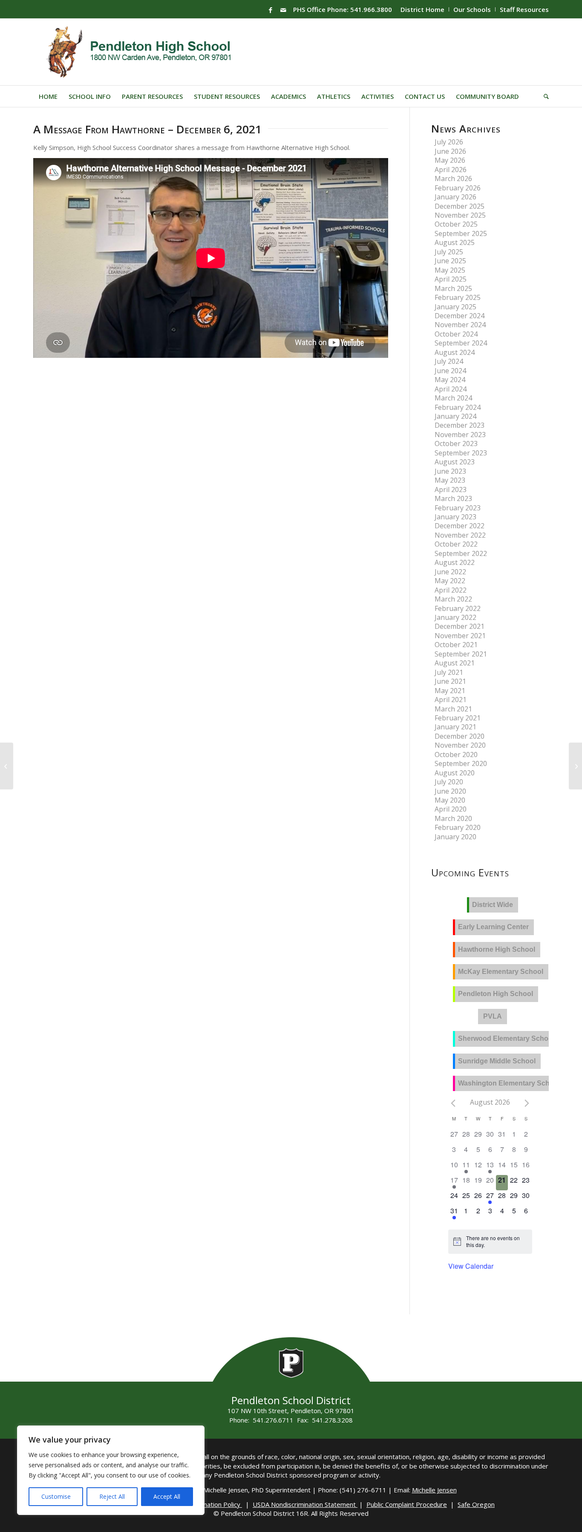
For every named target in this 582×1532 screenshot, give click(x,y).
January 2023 (455, 516)
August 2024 (455, 352)
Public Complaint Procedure (406, 1504)
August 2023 (455, 462)
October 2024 (456, 334)
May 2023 (450, 480)
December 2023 (459, 425)
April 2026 (451, 169)
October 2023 (456, 443)
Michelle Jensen (434, 1490)
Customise (56, 1496)
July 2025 (449, 251)
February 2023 (458, 508)
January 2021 (455, 726)
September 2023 (461, 453)
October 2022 (456, 544)
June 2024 (450, 370)
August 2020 (455, 773)
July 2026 (449, 142)
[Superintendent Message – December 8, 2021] (575, 766)
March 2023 (453, 498)
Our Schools (472, 9)
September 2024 (461, 343)
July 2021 (449, 672)
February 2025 (458, 297)
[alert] (496, 1242)
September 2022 (461, 553)
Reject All (112, 1496)
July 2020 (449, 781)
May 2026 (450, 160)
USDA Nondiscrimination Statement (305, 1504)
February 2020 (458, 827)
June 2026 (450, 151)
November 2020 (460, 745)
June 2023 (450, 471)
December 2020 (459, 736)
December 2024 (459, 315)
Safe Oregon (476, 1504)
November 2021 (460, 635)
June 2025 (450, 260)
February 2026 (458, 188)
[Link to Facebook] (270, 9)
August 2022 (455, 562)
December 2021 (459, 626)
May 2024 (450, 379)
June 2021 (450, 681)
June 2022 (450, 571)
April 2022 (451, 590)
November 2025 (460, 215)
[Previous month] (453, 1103)
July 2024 (449, 361)
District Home (422, 9)
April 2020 (451, 809)
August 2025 (455, 242)
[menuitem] (422, 9)
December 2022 (459, 525)
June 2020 (450, 791)
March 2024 (453, 398)
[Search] (543, 96)
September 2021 (461, 654)
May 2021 (450, 690)
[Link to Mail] (283, 9)
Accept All (166, 1496)
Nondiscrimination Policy (206, 1504)
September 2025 (461, 233)
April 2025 (451, 279)
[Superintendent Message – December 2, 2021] (6, 766)
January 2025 (455, 306)
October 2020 (456, 754)
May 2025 (450, 270)
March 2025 (453, 288)
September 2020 (461, 763)
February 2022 (458, 608)
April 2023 (451, 489)
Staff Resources (524, 9)
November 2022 (460, 535)
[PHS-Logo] (145, 52)
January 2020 (455, 836)
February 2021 (458, 718)
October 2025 (456, 224)
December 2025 (459, 206)
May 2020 (450, 800)
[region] (111, 1470)
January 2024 (455, 416)
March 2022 (453, 599)
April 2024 (451, 389)
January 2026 (455, 197)
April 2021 (451, 699)
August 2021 (455, 663)
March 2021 (453, 709)
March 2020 (453, 818)
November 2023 (460, 434)
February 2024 (458, 407)
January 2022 (455, 617)
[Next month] (527, 1103)
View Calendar (470, 1266)
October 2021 (456, 644)
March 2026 (453, 178)
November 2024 (460, 324)
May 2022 (450, 580)
